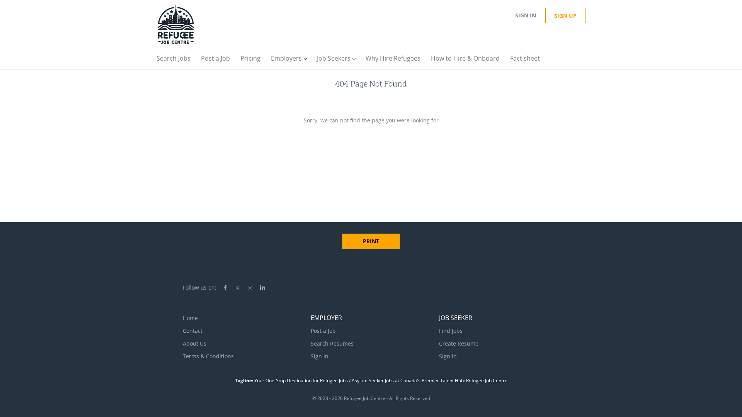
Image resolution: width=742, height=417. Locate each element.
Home (190, 318)
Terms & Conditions (208, 356)
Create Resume (458, 343)
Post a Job (323, 330)
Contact (193, 330)
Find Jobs (451, 330)
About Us (194, 343)
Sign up (565, 15)
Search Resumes (332, 343)
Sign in (525, 15)
